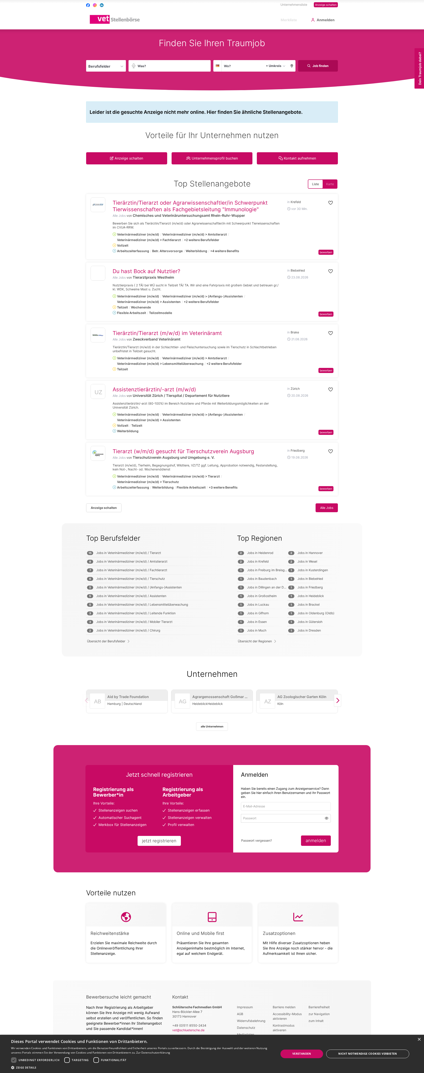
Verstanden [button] (301, 1054)
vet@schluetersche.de (188, 1030)
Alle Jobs (119, 215)
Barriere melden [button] (284, 1007)
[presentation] (337, 700)
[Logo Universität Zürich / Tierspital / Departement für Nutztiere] (98, 392)
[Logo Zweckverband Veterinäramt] (98, 335)
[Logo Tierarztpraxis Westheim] (98, 273)
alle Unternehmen (212, 726)
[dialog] (212, 1054)
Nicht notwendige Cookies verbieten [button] (367, 1054)
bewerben (326, 252)
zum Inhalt (316, 1021)
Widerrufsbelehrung (251, 1021)
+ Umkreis (273, 66)
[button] (291, 66)
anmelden (316, 840)
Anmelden (326, 20)
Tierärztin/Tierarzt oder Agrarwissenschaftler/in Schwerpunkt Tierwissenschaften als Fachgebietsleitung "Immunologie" (190, 206)
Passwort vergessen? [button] (256, 840)
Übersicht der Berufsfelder (106, 641)
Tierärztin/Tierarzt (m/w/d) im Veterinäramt (167, 333)
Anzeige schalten (326, 4)
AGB (240, 1014)
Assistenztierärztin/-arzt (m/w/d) (154, 389)
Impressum (245, 1007)
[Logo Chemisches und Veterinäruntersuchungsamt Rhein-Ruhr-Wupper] (98, 205)
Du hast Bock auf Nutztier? (146, 271)
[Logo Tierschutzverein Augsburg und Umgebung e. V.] (98, 453)
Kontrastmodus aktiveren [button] (283, 1028)
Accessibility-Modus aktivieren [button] (287, 1016)
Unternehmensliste (293, 4)
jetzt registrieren (159, 840)
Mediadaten (245, 1034)
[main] (212, 504)
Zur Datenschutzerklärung (153, 1052)
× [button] (419, 1039)
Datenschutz (246, 1027)
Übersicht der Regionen (255, 641)
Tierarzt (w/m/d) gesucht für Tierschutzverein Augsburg (183, 451)
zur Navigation (319, 1014)
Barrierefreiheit (319, 1007)
